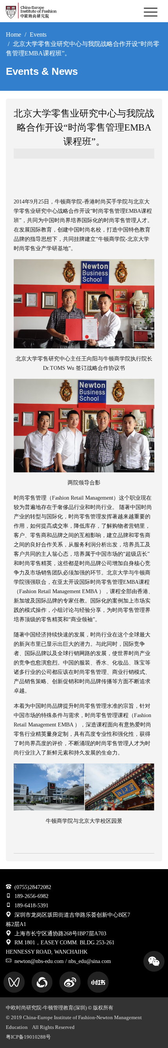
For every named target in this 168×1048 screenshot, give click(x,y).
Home (13, 34)
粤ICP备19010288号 (28, 1037)
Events (38, 34)
